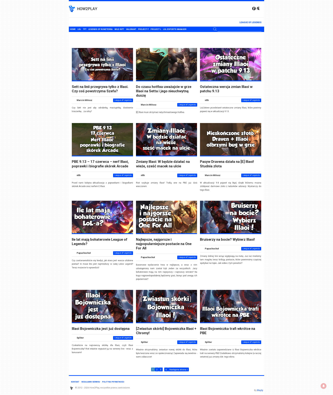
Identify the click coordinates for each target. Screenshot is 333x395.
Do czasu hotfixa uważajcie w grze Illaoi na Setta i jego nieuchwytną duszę (163, 91)
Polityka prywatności (113, 382)
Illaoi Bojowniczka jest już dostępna (101, 329)
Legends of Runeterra (100, 29)
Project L (156, 29)
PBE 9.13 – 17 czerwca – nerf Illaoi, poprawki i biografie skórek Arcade (100, 164)
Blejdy (260, 390)
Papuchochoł (84, 253)
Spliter (80, 337)
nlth (207, 100)
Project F (143, 29)
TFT (84, 29)
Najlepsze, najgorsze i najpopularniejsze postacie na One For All (163, 243)
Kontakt (75, 382)
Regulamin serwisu (91, 382)
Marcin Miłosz (84, 100)
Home (73, 29)
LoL (79, 29)
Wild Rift (119, 29)
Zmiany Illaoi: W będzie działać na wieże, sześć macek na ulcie (163, 164)
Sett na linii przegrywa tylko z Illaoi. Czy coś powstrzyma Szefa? (100, 89)
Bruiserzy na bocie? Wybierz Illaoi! (227, 239)
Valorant (131, 29)
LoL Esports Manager (174, 29)
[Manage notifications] (323, 386)
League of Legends (250, 22)
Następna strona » (178, 369)
